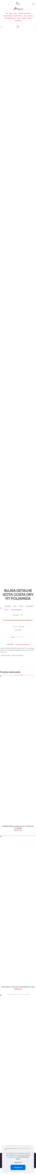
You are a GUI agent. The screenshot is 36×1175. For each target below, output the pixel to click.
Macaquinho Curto (10, 18)
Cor (1, 608)
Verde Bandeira (16, 610)
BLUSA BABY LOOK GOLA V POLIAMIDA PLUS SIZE (18, 987)
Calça (15, 13)
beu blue (8, 606)
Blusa (10, 13)
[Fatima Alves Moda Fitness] (18, 3)
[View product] (33, 677)
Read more (18, 1162)
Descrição (9, 644)
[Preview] (33, 680)
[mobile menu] (33, 4)
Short (29, 18)
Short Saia (18, 20)
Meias (18, 18)
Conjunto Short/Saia (24, 13)
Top (7, 13)
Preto (21, 606)
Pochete (24, 18)
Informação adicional (22, 644)
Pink (14, 606)
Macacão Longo (28, 15)
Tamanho (16, 615)
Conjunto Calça (7, 15)
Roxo (6, 610)
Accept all (18, 1167)
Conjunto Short (17, 15)
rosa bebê (29, 606)
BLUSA (22, 626)
